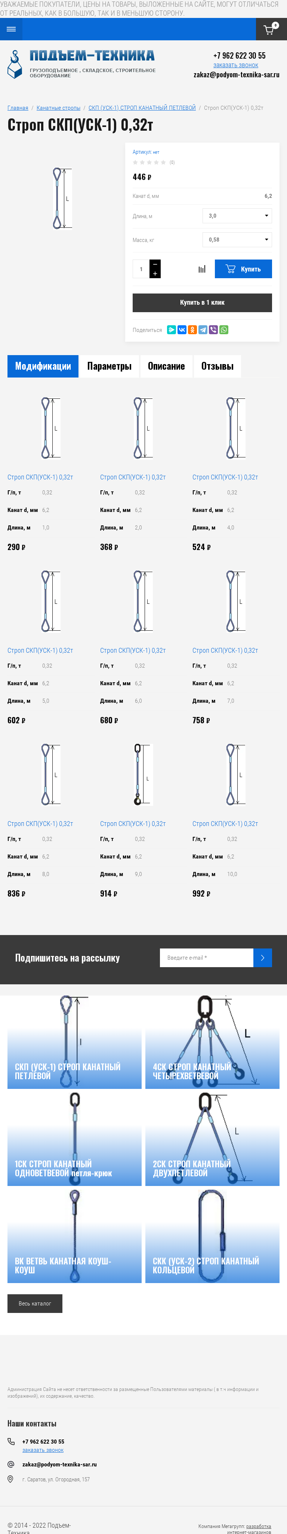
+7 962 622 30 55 (239, 55)
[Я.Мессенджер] (171, 329)
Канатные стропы (58, 107)
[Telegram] (202, 329)
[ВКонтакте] (182, 329)
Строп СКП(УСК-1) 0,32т (40, 477)
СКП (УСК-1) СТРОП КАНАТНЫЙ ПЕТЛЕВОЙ (142, 107)
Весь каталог (35, 1303)
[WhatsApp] (223, 329)
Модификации (43, 365)
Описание (166, 365)
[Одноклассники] (192, 329)
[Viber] (213, 329)
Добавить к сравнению (201, 269)
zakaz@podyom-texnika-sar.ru (237, 74)
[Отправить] (262, 957)
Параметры (109, 365)
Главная (17, 107)
